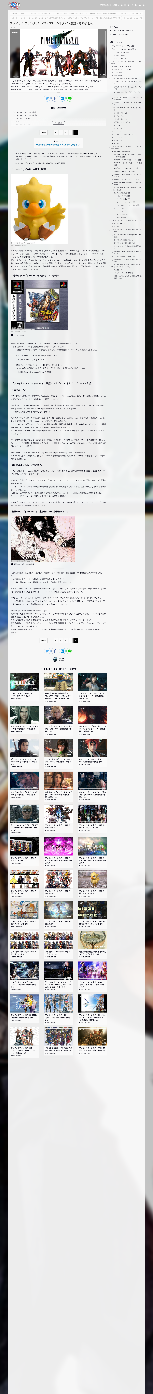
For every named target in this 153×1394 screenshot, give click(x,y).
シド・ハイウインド (120, 137)
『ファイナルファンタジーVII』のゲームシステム (126, 220)
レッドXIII (117, 125)
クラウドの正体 (118, 75)
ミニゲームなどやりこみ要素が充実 (125, 256)
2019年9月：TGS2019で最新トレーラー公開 (127, 160)
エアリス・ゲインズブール (122, 122)
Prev (44, 132)
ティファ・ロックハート (121, 116)
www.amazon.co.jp (20, 245)
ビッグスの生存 (121, 211)
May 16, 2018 (38, 359)
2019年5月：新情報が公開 (122, 152)
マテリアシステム (119, 223)
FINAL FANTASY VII (127, 31)
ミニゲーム (117, 226)
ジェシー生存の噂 (122, 214)
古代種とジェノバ (20, 121)
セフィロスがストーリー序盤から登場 (128, 205)
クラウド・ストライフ (120, 113)
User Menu (118, 5)
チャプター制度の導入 (123, 199)
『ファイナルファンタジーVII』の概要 (24, 112)
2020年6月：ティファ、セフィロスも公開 (126, 179)
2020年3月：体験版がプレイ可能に (124, 171)
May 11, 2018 (45, 372)
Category (104, 5)
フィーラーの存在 (119, 208)
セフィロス (117, 143)
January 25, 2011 (58, 163)
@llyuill (18, 153)
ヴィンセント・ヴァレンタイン (123, 134)
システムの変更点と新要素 (122, 193)
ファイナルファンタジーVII (119, 35)
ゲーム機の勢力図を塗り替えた (123, 240)
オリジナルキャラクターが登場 (126, 202)
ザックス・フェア (119, 140)
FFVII (117, 31)
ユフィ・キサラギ (119, 128)
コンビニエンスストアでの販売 (123, 273)
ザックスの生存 (121, 217)
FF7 (112, 31)
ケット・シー (118, 131)
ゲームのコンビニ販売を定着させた (125, 243)
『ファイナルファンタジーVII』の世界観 (25, 115)
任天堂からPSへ (119, 270)
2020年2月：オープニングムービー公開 (126, 168)
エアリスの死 (118, 72)
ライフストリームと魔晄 (22, 118)
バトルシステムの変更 (123, 196)
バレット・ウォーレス (120, 119)
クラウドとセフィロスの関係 (122, 69)
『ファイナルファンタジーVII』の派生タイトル (125, 79)
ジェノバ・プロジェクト (22, 124)
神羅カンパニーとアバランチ (122, 66)
